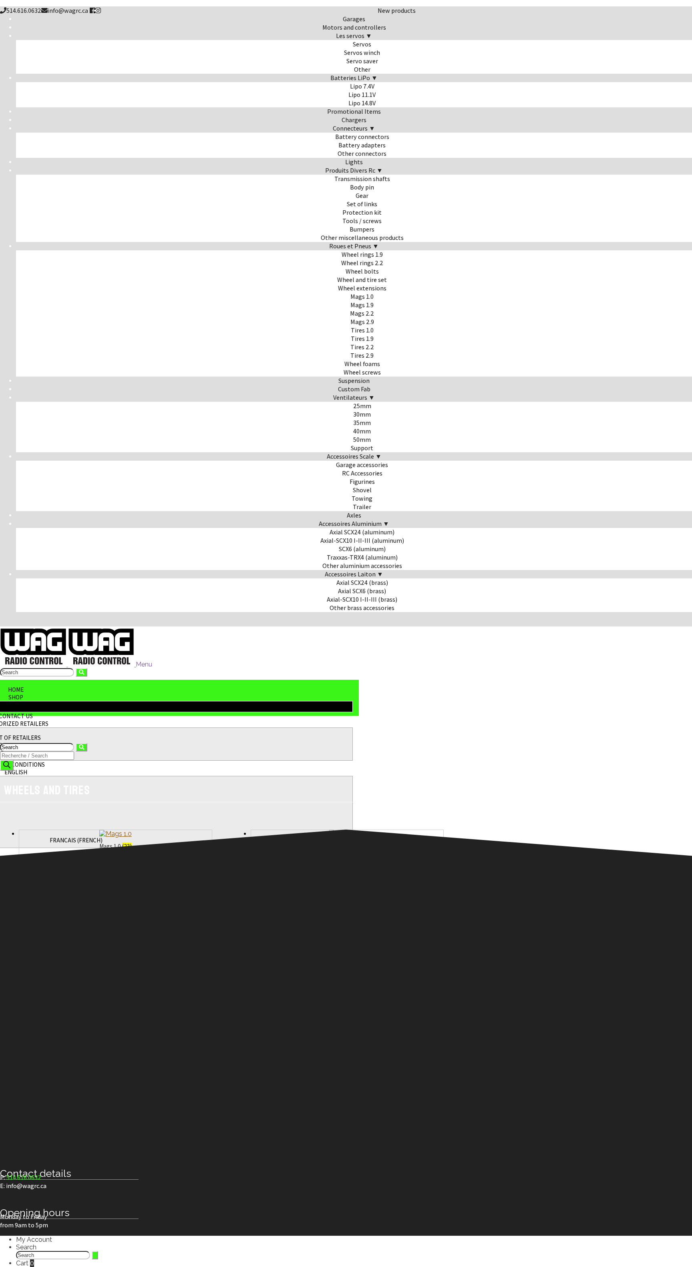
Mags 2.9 (362, 322)
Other (362, 69)
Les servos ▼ (354, 36)
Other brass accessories (362, 608)
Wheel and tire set (362, 280)
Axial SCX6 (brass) (362, 591)
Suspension (354, 381)
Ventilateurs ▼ (354, 397)
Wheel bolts (362, 271)
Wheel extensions (362, 288)
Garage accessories (362, 465)
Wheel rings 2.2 (362, 263)
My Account (34, 1239)
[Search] (7, 765)
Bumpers (362, 229)
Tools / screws (362, 221)
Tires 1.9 (362, 338)
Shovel (362, 490)
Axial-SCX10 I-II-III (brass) (362, 599)
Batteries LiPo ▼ (354, 78)
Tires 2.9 (362, 355)
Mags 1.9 (362, 305)
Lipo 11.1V (362, 95)
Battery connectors (362, 137)
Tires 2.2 (362, 347)
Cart (25, 1263)
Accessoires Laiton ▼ (354, 574)
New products (397, 10)
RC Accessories (362, 473)
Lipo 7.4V (362, 86)
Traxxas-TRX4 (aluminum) (362, 557)
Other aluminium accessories (362, 566)
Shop (15, 697)
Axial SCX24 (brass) (362, 582)
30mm (362, 414)
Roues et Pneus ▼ (354, 246)
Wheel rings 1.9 (362, 254)
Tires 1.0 (362, 330)
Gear (362, 195)
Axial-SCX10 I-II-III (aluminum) (362, 540)
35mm (362, 423)
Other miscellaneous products (362, 238)
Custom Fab (354, 389)
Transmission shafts (362, 179)
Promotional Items (354, 111)
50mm (362, 439)
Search (26, 1247)
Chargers (354, 120)
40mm (362, 431)
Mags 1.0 (362, 296)
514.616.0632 (23, 10)
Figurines (362, 481)
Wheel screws (362, 372)
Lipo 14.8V (362, 103)
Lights (354, 162)
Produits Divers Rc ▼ (354, 170)
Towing (362, 498)
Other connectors (362, 153)
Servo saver (362, 61)
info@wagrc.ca (68, 10)
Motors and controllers (354, 27)
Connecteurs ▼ (354, 128)
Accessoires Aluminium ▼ (354, 524)
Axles (354, 515)
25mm (362, 406)
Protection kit (362, 212)
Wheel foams (362, 364)
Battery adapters (362, 145)
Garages (354, 19)
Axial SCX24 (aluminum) (362, 532)
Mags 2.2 (362, 313)
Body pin (362, 187)
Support (362, 448)
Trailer (362, 507)
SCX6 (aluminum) (362, 549)
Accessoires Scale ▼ (354, 456)
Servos (362, 44)
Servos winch (362, 52)
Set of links (362, 204)
